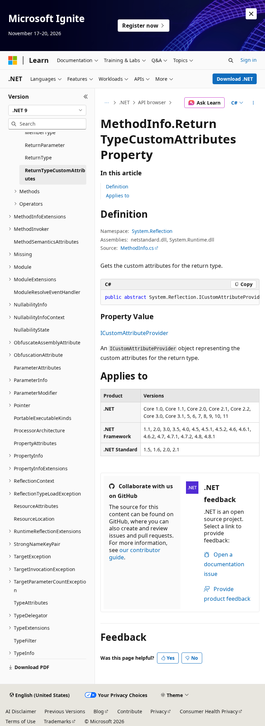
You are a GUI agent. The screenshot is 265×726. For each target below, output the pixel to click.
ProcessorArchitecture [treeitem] (39, 430)
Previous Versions (65, 711)
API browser (152, 102)
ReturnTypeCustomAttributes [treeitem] (55, 174)
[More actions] (253, 102)
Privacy (158, 711)
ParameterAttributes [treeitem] (37, 367)
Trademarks (57, 721)
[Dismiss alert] (251, 13)
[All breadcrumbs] (106, 102)
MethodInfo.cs (137, 248)
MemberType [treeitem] (40, 132)
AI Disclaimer (21, 711)
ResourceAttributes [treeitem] (36, 506)
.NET (124, 102)
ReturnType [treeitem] (38, 157)
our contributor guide (134, 553)
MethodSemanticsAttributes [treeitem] (46, 241)
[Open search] (231, 60)
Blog (99, 711)
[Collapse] (86, 96)
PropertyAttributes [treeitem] (35, 443)
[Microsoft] (12, 60)
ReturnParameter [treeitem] (45, 145)
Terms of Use (21, 721)
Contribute (129, 711)
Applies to (117, 195)
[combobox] (47, 110)
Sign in (249, 60)
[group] (179, 297)
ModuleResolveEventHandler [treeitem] (47, 292)
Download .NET (235, 79)
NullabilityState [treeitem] (31, 329)
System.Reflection (152, 231)
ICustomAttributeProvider (134, 333)
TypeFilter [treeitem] (25, 640)
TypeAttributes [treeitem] (31, 602)
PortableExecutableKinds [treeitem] (42, 418)
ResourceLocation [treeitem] (34, 519)
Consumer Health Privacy (209, 711)
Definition (117, 186)
